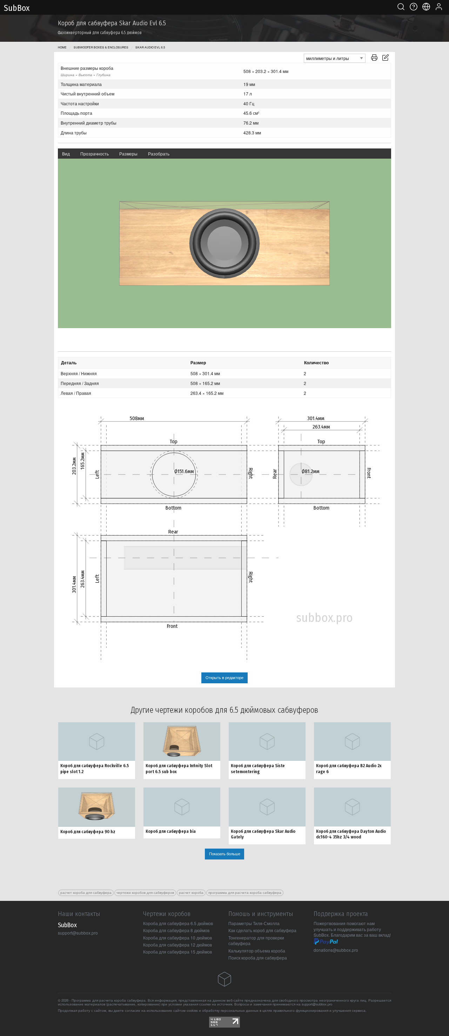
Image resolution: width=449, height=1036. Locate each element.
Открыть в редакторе (224, 677)
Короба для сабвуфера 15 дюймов (177, 952)
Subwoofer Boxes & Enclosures (101, 47)
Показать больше (224, 853)
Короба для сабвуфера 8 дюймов (176, 930)
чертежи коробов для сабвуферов (145, 892)
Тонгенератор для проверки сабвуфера (256, 941)
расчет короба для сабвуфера (86, 892)
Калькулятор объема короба (256, 951)
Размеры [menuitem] (128, 154)
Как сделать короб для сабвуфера (262, 930)
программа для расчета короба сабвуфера (244, 892)
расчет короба (191, 892)
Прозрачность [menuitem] (94, 154)
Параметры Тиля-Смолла (254, 923)
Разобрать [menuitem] (158, 154)
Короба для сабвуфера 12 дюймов (177, 945)
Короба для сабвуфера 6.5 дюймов (178, 923)
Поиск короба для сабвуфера (257, 958)
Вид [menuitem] (66, 154)
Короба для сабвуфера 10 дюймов (177, 938)
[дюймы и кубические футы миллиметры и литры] (335, 57)
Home (62, 47)
